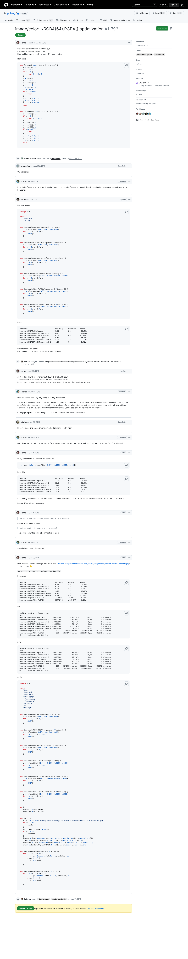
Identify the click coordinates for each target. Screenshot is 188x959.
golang (11, 13)
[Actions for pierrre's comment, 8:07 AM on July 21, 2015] (129, 453)
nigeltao (23, 181)
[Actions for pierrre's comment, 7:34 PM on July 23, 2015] (129, 558)
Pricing (89, 4)
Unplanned (55, 158)
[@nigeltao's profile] (17, 181)
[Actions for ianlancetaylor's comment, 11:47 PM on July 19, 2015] (129, 166)
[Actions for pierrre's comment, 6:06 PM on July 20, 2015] (129, 371)
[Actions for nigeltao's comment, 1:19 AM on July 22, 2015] (129, 542)
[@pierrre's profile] (17, 42)
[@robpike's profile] (17, 422)
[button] (126, 65)
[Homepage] (6, 5)
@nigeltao (24, 172)
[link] (28, 158)
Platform (15, 4)
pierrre (23, 43)
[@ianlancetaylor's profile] (17, 166)
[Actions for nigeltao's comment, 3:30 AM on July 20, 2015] (129, 181)
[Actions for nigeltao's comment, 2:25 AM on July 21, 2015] (129, 392)
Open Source (60, 4)
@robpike (27, 412)
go (18, 13)
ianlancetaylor (26, 166)
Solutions (29, 4)
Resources (44, 4)
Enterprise (76, 4)
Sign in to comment (96, 908)
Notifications (143, 13)
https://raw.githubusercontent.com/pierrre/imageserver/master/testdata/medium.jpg (93, 563)
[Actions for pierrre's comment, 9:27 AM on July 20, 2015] (129, 199)
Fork (159, 13)
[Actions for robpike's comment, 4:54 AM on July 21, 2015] (129, 422)
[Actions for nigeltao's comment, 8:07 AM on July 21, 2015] (129, 437)
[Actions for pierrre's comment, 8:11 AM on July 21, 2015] (129, 513)
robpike (23, 422)
